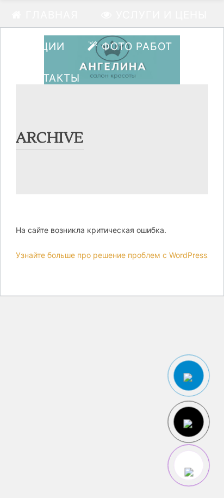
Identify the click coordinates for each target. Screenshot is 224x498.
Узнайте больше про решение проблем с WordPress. (112, 255)
